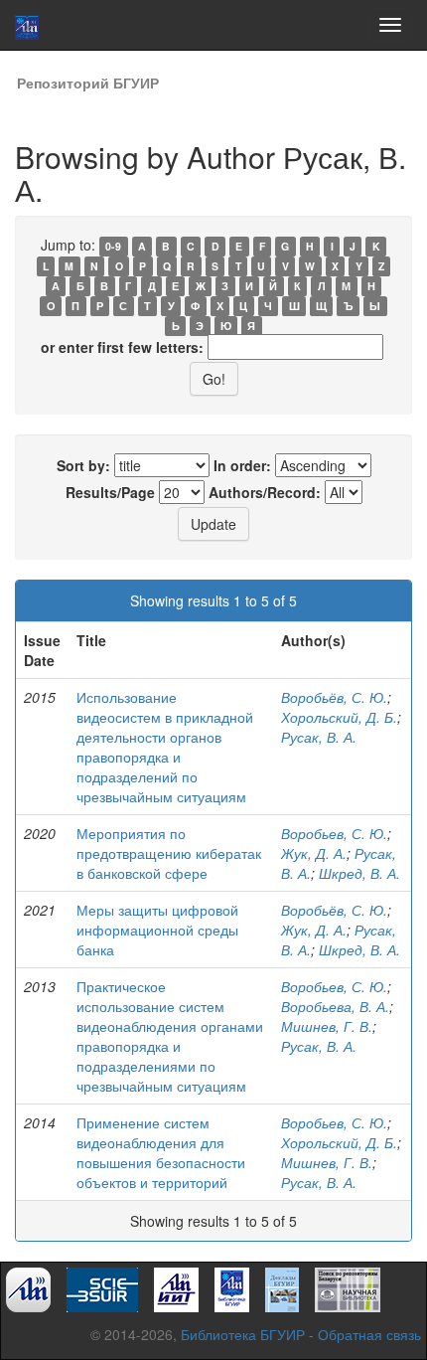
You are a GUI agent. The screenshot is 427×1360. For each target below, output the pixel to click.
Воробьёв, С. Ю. (334, 697)
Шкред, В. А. (359, 873)
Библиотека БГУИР (243, 1334)
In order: (242, 465)
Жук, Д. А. (314, 853)
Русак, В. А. (318, 737)
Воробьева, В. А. (335, 1006)
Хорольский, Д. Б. (339, 717)
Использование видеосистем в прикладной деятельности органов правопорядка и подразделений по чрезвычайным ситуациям (164, 746)
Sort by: (83, 465)
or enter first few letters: (122, 347)
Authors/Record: (265, 492)
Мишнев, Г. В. (326, 1026)
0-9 (113, 246)
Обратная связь (369, 1334)
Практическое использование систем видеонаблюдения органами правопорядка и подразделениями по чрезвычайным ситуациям (169, 1036)
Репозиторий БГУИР (88, 82)
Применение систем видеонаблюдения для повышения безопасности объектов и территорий (160, 1152)
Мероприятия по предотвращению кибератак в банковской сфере (168, 853)
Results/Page (110, 492)
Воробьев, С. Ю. (334, 833)
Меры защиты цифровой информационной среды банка (157, 929)
